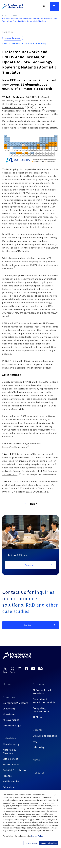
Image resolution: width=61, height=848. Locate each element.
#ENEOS (6, 43)
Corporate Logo (12, 725)
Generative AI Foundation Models (44, 700)
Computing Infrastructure (41, 709)
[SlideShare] (40, 669)
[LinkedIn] (20, 669)
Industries (9, 738)
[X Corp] (5, 670)
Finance (7, 775)
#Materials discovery (35, 43)
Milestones (9, 714)
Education (9, 787)
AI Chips (37, 717)
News (15, 15)
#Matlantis (17, 43)
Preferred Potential (13, 107)
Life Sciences (10, 758)
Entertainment (11, 764)
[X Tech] (12, 670)
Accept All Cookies (49, 843)
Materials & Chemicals (9, 751)
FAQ (35, 741)
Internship (39, 747)
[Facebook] (26, 669)
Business (38, 684)
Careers (38, 730)
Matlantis (36, 110)
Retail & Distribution (15, 770)
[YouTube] (33, 669)
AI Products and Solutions (42, 691)
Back (33, 503)
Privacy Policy (37, 836)
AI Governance (11, 719)
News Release (13, 38)
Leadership (9, 708)
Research (39, 772)
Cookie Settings (31, 843)
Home (4, 15)
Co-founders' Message (15, 702)
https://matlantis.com (14, 446)
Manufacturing (11, 744)
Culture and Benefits (45, 735)
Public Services (12, 781)
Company (9, 697)
